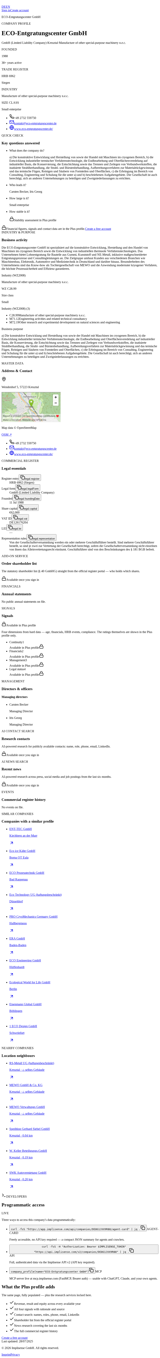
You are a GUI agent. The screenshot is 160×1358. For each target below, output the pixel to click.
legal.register (32, 478)
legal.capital (30, 508)
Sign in (6, 10)
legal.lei (17, 528)
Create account (19, 10)
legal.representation (44, 538)
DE (4, 6)
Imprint (6, 1354)
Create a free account (98, 228)
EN (8, 6)
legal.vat (22, 518)
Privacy (15, 1354)
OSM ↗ (7, 434)
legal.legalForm (30, 488)
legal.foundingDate (29, 498)
